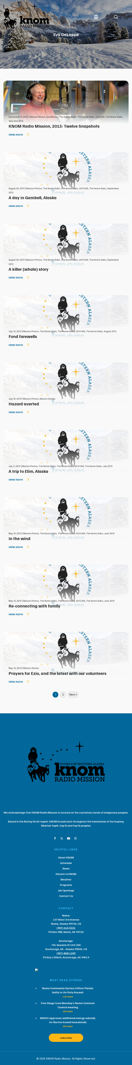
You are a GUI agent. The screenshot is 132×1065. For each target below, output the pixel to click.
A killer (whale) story (28, 269)
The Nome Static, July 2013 (98, 466)
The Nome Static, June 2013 (100, 533)
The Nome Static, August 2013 (101, 331)
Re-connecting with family (34, 605)
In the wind (19, 538)
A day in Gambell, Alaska (33, 197)
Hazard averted (24, 403)
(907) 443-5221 (66, 927)
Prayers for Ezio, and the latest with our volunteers (57, 673)
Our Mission (52, 117)
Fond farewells (23, 336)
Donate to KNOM (66, 874)
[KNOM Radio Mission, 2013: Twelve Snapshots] (66, 101)
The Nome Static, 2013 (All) (90, 117)
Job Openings (66, 890)
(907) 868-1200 (66, 953)
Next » (73, 694)
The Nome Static (67, 117)
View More (16, 134)
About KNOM (66, 857)
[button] (54, 838)
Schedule (66, 863)
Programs (66, 885)
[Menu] (96, 17)
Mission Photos (37, 117)
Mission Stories (47, 398)
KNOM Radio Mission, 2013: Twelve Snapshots (54, 126)
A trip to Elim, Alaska (28, 471)
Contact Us (66, 896)
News (66, 868)
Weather (66, 879)
